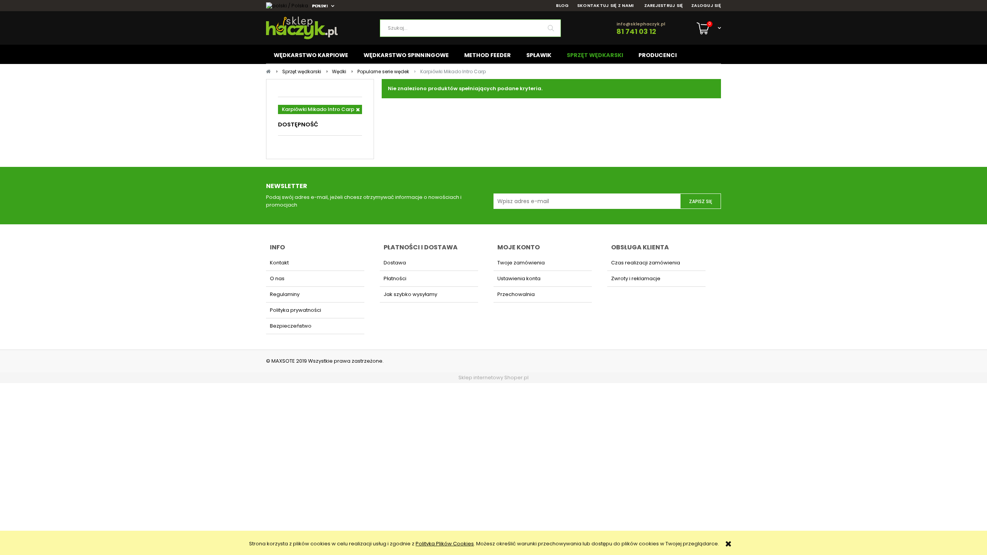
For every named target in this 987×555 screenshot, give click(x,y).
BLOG (562, 5)
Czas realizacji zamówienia (645, 262)
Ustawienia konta (519, 278)
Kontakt (279, 262)
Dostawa (395, 262)
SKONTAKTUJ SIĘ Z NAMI (605, 5)
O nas (277, 278)
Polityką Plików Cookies (445, 543)
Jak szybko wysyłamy (410, 294)
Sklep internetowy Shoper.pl (493, 377)
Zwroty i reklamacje (635, 278)
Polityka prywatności (295, 310)
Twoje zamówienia (521, 262)
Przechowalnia (516, 294)
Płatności (395, 278)
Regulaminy (285, 294)
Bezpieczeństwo (291, 326)
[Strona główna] (323, 28)
